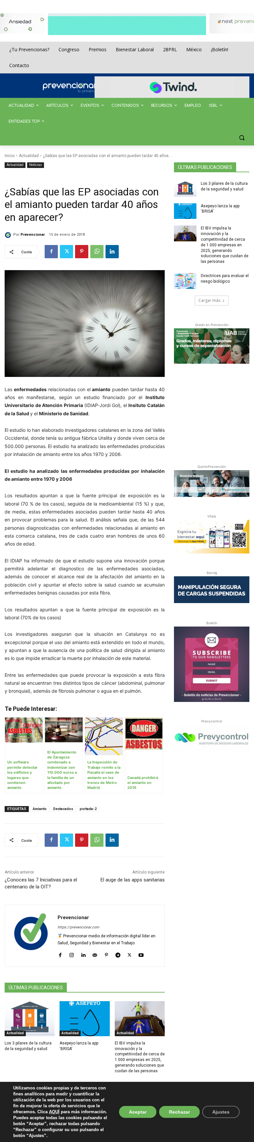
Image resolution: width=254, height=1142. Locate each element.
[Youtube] (141, 953)
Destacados (63, 809)
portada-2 (88, 809)
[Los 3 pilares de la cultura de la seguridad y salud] (30, 1018)
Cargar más (209, 300)
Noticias (35, 165)
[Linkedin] (112, 251)
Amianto (40, 809)
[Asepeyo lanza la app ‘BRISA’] (84, 1018)
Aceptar (138, 1112)
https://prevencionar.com (78, 927)
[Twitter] (66, 251)
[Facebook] (51, 251)
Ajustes (221, 1112)
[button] (241, 137)
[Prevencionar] (79, 87)
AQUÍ (54, 1111)
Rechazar (179, 1112)
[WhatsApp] (97, 251)
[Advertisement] (214, 413)
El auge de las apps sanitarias (133, 880)
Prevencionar (33, 234)
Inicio (10, 155)
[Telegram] (117, 953)
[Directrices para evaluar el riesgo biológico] (185, 281)
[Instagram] (71, 953)
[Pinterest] (81, 251)
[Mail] (94, 953)
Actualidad (29, 155)
